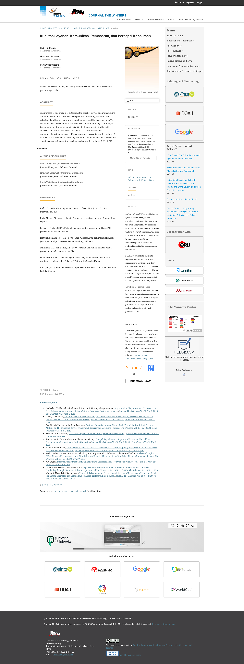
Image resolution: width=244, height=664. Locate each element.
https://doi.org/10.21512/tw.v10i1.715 (62, 78)
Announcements (156, 19)
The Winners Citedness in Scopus (185, 71)
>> (61, 484)
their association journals (163, 624)
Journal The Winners (108, 15)
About (171, 19)
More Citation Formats (140, 158)
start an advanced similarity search (69, 491)
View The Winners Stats (130, 655)
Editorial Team (175, 35)
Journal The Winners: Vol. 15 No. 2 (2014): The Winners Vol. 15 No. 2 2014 (109, 450)
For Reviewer (174, 50)
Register (190, 2)
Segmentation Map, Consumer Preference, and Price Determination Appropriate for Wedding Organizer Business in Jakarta (102, 409)
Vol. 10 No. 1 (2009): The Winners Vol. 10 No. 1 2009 (84, 28)
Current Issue (123, 19)
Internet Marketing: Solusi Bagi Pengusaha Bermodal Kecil (85, 461)
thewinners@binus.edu (63, 654)
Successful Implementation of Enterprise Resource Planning (97, 433)
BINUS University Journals (191, 19)
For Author (173, 45)
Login (199, 2)
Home (43, 28)
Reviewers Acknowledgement (183, 66)
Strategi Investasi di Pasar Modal (182, 199)
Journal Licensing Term (179, 61)
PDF (131, 100)
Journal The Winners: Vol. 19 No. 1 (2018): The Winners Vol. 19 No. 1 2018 (123, 470)
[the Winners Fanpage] (184, 375)
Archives (139, 19)
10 (56, 484)
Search (180, 2)
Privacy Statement (177, 55)
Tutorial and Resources (180, 40)
